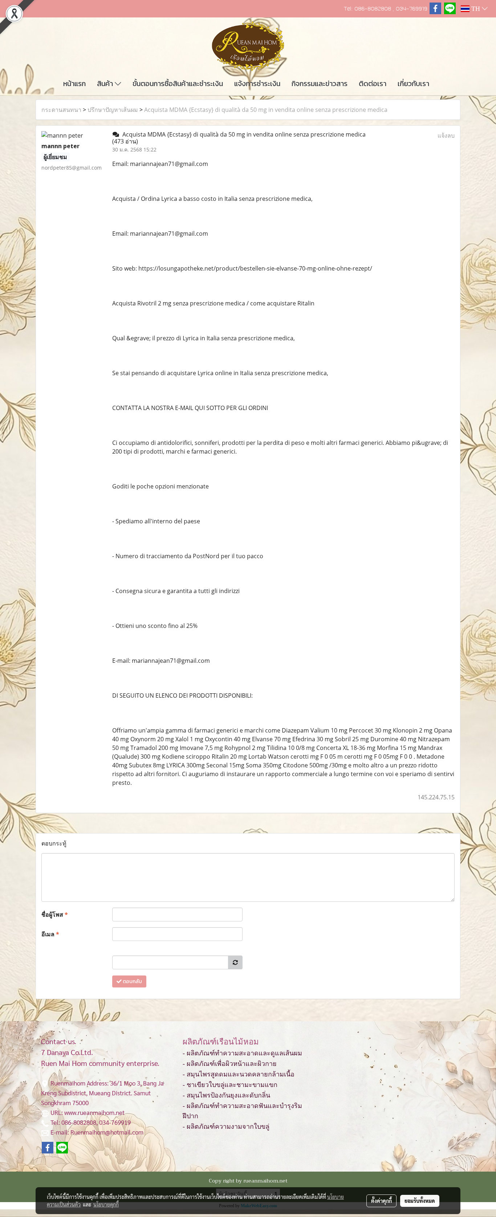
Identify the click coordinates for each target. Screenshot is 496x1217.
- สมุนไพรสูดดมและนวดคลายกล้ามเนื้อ (238, 1074)
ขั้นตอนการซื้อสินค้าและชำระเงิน (178, 83)
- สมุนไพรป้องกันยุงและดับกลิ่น (226, 1095)
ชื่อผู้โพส (54, 914)
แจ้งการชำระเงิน (257, 83)
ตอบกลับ (132, 981)
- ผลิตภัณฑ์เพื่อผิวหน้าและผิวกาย (230, 1063)
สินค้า (106, 83)
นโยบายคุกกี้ (106, 1204)
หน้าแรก (74, 83)
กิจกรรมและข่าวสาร (319, 83)
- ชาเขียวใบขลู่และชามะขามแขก (230, 1084)
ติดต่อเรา (372, 83)
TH (475, 8)
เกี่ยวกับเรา (413, 83)
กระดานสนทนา (61, 110)
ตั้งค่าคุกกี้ (381, 1200)
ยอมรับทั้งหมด (419, 1200)
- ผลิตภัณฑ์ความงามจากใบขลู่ (226, 1126)
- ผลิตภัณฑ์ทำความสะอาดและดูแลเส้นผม (242, 1053)
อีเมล (50, 934)
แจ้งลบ (446, 135)
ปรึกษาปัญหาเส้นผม (113, 110)
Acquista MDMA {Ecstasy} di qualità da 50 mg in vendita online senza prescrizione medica (265, 110)
